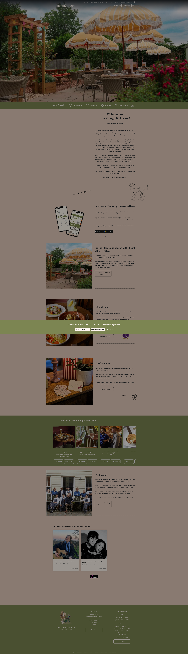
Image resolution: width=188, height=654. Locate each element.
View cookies (109, 329)
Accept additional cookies (82, 329)
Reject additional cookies (98, 329)
